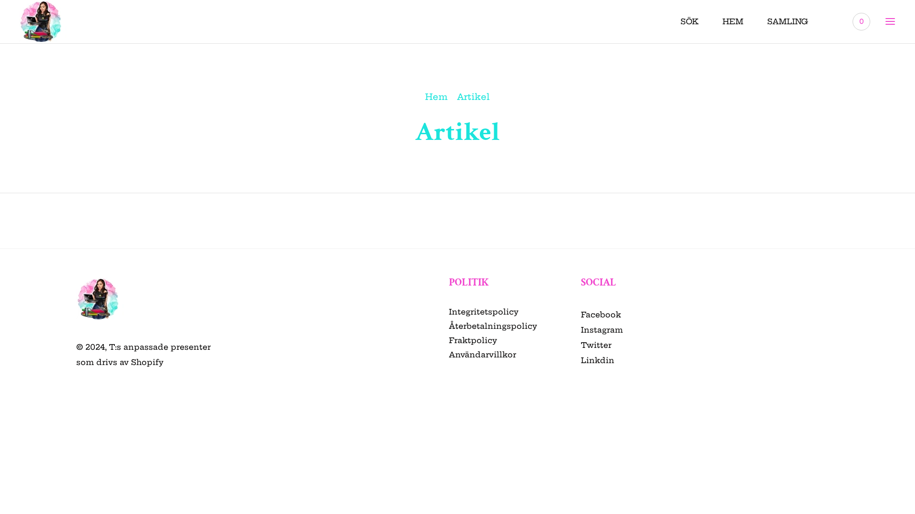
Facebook (601, 314)
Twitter (596, 345)
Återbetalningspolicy (493, 326)
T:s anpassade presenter (160, 347)
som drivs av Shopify (119, 362)
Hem (436, 96)
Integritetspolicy (483, 311)
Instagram (602, 330)
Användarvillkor (482, 354)
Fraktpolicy (473, 340)
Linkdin (597, 360)
